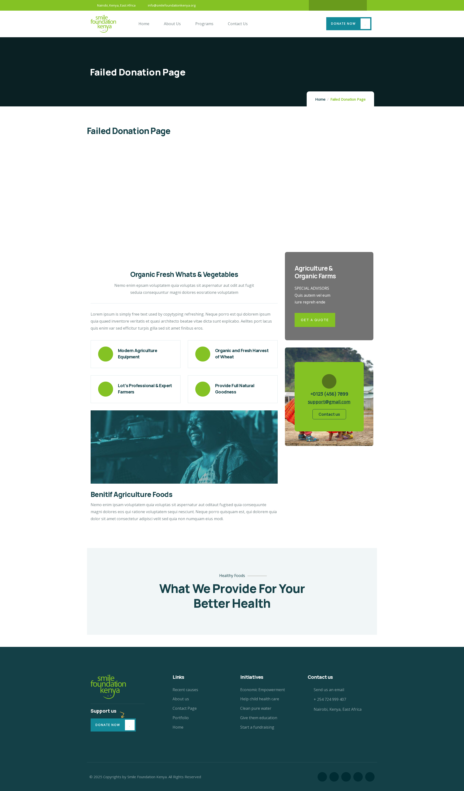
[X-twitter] (328, 5)
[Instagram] (338, 5)
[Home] (103, 23)
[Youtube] (356, 5)
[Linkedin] (347, 5)
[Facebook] (319, 5)
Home (320, 99)
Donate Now (343, 24)
